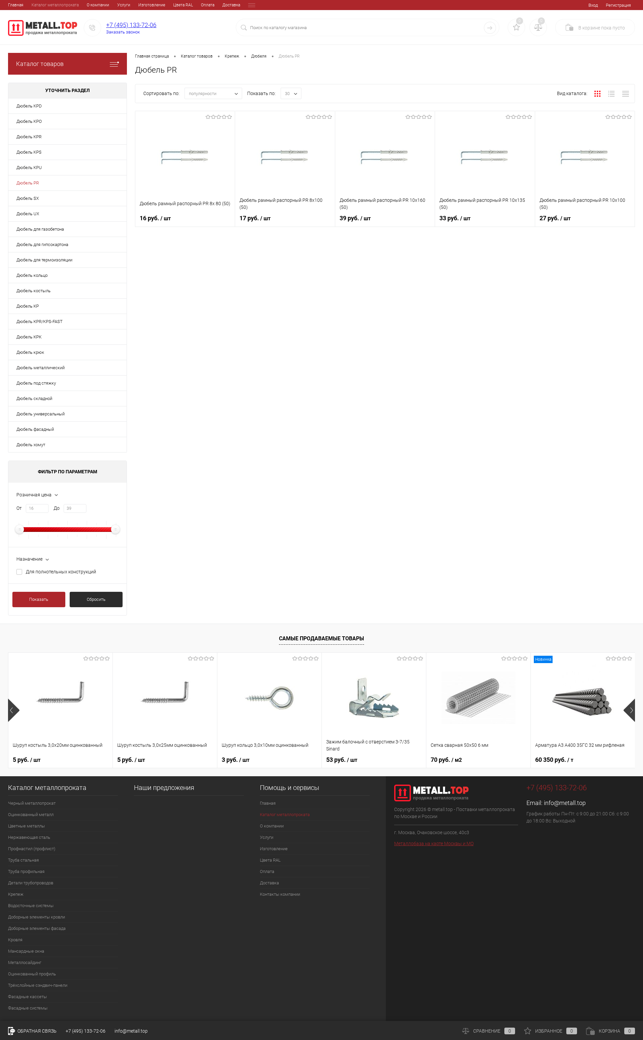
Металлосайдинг (24, 962)
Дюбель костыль (33, 290)
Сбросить (96, 599)
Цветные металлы (26, 825)
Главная (15, 5)
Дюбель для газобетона (40, 229)
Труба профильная (26, 871)
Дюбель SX (27, 198)
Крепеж (15, 894)
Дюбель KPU (29, 167)
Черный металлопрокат (32, 803)
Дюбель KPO (29, 121)
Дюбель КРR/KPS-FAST (39, 321)
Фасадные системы (28, 1008)
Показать (38, 599)
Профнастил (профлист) (31, 848)
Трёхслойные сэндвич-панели (37, 985)
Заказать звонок (123, 31)
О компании (98, 5)
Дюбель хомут (30, 444)
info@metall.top (565, 802)
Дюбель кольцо (32, 275)
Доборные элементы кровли (36, 916)
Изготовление (151, 5)
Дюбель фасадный (35, 429)
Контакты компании (280, 894)
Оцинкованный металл (31, 814)
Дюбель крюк (30, 352)
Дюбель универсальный (40, 413)
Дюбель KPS (29, 152)
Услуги (123, 5)
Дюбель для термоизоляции (44, 259)
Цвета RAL (183, 5)
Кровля (15, 939)
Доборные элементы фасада (37, 928)
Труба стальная (23, 860)
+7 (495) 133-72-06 (131, 24)
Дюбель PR (27, 182)
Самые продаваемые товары (321, 638)
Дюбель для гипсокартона (42, 244)
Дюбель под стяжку (36, 383)
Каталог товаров (40, 63)
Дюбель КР (27, 306)
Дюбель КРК (29, 336)
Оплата (207, 5)
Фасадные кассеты (27, 996)
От (19, 508)
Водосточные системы (31, 905)
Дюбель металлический (40, 367)
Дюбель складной (34, 398)
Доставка (231, 5)
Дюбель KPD (29, 105)
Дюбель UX (27, 213)
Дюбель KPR (29, 136)
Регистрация (618, 5)
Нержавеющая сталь (29, 837)
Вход (593, 5)
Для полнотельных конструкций (61, 571)
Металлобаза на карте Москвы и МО (434, 843)
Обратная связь (36, 1031)
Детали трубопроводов (30, 882)
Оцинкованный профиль (32, 973)
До (57, 508)
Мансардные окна (26, 951)
